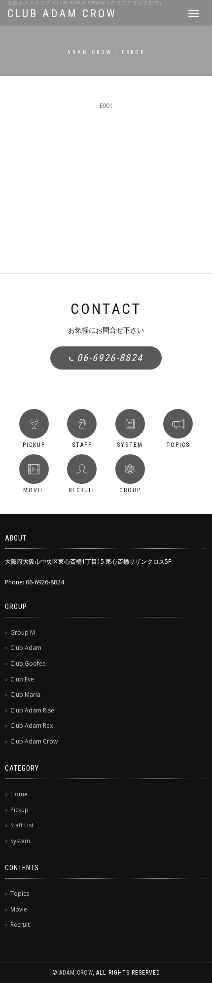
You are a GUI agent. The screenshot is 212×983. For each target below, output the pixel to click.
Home (19, 794)
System (20, 841)
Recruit (20, 924)
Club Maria (25, 694)
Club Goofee (28, 663)
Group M (22, 632)
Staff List (22, 825)
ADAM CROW (76, 972)
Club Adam (25, 648)
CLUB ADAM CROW (62, 13)
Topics (19, 893)
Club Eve (22, 679)
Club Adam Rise (32, 710)
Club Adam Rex (31, 725)
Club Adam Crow (34, 741)
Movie (18, 909)
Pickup (19, 810)
